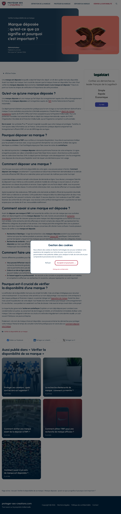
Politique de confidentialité (60, 269)
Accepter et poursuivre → (66, 263)
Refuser (48, 263)
